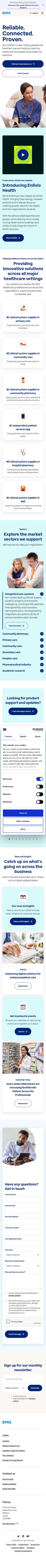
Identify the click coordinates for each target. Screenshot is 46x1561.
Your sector (9, 1250)
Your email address (12, 1217)
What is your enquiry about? (15, 1261)
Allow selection (23, 821)
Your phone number (12, 1228)
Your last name (10, 1206)
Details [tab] (23, 736)
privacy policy (14, 1295)
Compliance (30, 1548)
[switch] (39, 787)
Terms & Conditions (18, 1548)
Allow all (23, 813)
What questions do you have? (15, 1272)
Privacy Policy (11, 1545)
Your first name (10, 1194)
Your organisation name (13, 1239)
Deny (23, 829)
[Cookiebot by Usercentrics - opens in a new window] (32, 729)
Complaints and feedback (23, 1551)
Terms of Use (35, 1545)
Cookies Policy (23, 1545)
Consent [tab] (8, 736)
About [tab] (37, 736)
